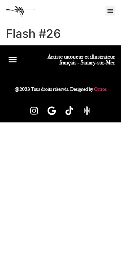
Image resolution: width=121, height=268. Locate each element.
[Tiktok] (69, 110)
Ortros (100, 89)
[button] (110, 11)
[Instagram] (34, 110)
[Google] (51, 110)
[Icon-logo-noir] (87, 110)
